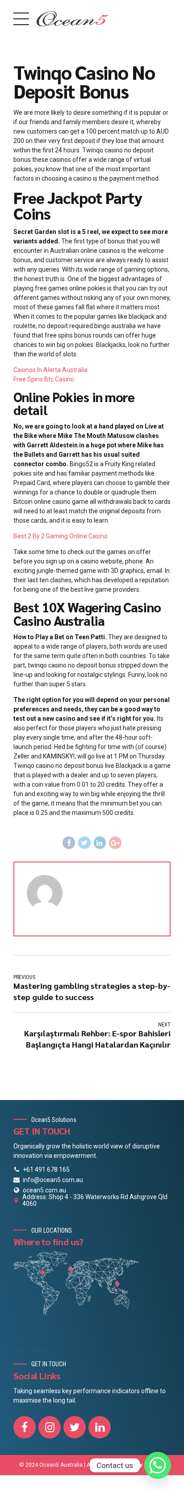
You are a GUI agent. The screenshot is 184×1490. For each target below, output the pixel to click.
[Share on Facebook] (69, 842)
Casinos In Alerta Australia (50, 369)
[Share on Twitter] (84, 842)
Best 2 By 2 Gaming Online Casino (60, 536)
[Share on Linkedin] (100, 842)
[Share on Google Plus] (115, 842)
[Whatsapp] (157, 1465)
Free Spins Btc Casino (43, 379)
